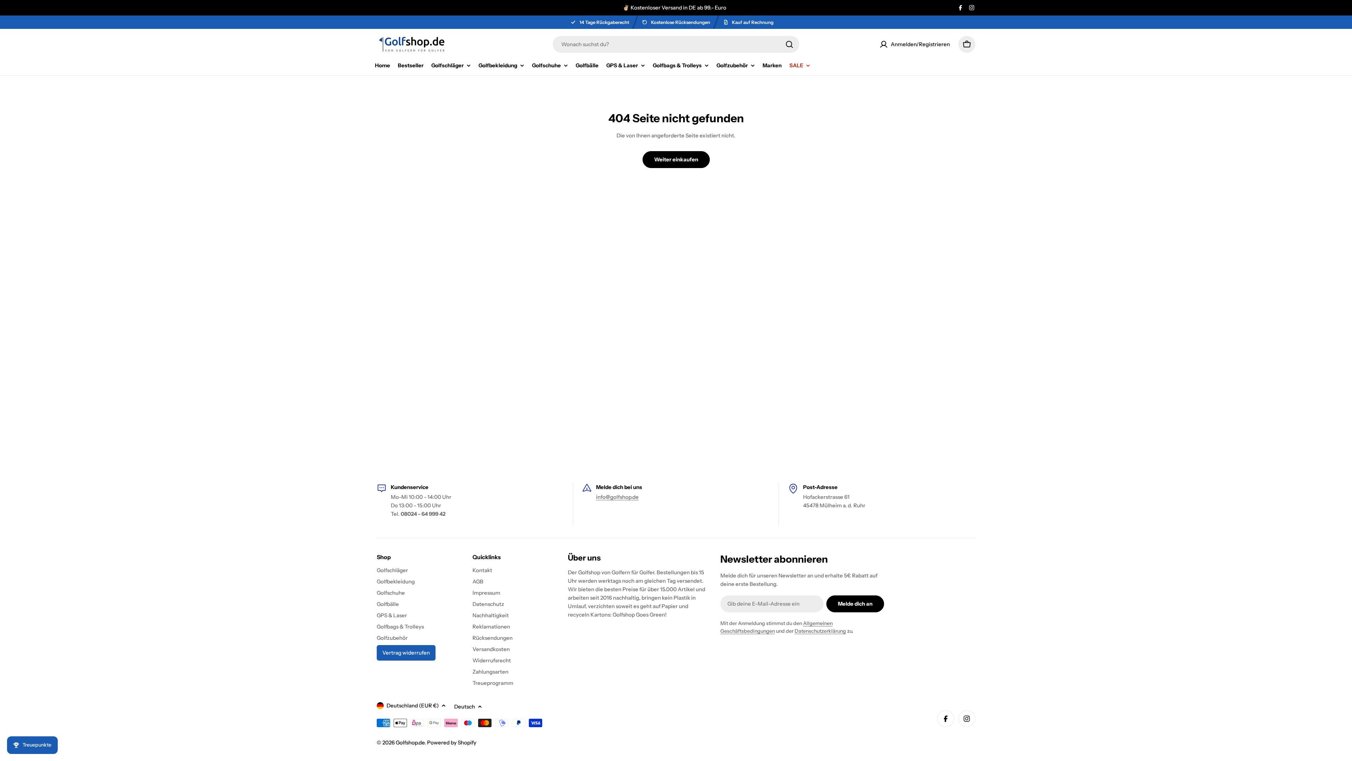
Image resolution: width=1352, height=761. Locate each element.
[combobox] (676, 44)
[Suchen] (789, 44)
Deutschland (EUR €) (413, 705)
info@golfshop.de (617, 497)
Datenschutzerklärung (820, 631)
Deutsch (464, 706)
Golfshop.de (410, 742)
